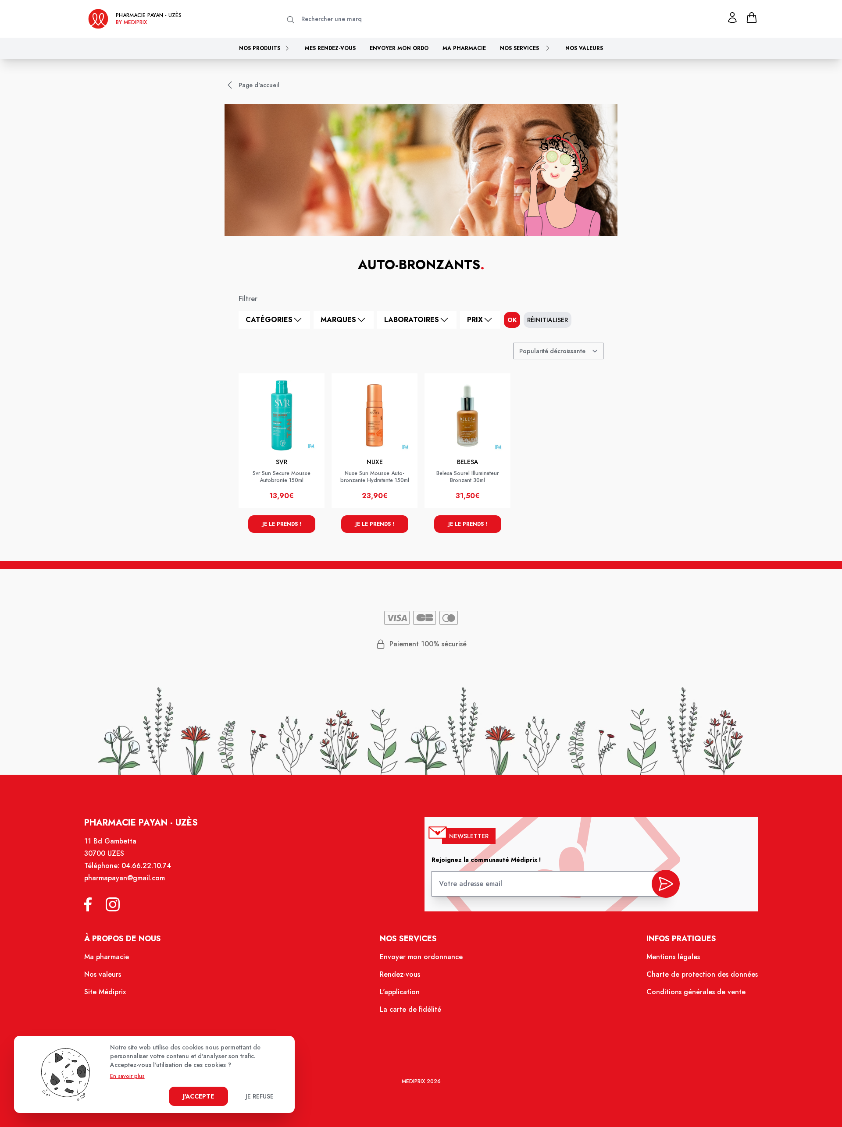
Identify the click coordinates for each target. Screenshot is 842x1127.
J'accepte (198, 1096)
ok (512, 319)
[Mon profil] (732, 17)
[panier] (752, 17)
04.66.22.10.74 (146, 866)
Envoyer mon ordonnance (421, 957)
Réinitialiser (547, 319)
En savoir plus (127, 1076)
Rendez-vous (400, 974)
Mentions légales (673, 957)
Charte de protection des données (702, 974)
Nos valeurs (584, 48)
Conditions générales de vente (696, 992)
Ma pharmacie (464, 48)
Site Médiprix (105, 992)
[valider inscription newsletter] (666, 884)
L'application (400, 992)
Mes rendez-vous (330, 48)
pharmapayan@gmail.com (124, 878)
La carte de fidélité (410, 1009)
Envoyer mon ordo (399, 48)
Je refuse (260, 1096)
